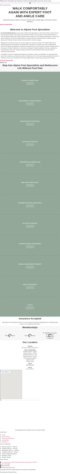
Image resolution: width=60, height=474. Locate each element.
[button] (30, 3)
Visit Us (30, 346)
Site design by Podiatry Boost (8, 472)
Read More (30, 83)
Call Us (30, 363)
